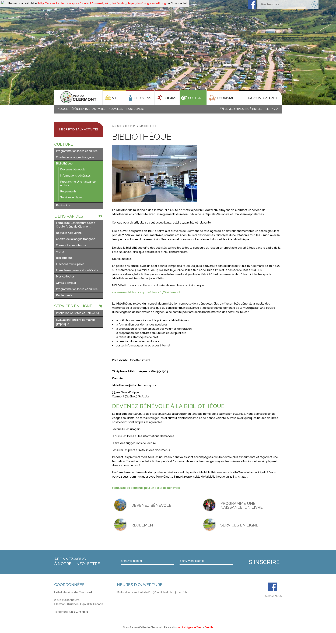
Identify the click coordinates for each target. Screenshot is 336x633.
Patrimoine (63, 205)
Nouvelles (116, 108)
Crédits (209, 627)
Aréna (60, 251)
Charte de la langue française (75, 157)
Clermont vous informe (71, 245)
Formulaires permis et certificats (77, 270)
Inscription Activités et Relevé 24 (77, 313)
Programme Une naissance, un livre (78, 183)
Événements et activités (88, 108)
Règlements (68, 191)
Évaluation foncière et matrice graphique (76, 322)
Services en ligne (71, 197)
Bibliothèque (64, 163)
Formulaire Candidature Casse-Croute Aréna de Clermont (76, 224)
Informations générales (75, 175)
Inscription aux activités (79, 129)
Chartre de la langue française (75, 239)
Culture (130, 126)
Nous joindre (135, 108)
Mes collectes (65, 276)
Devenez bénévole (73, 169)
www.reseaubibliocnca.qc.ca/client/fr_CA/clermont (146, 292)
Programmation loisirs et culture (77, 151)
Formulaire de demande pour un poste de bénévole (146, 487)
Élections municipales (70, 264)
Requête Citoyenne (69, 233)
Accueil (63, 108)
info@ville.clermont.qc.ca (70, 616)
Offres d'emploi (66, 282)
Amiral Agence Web (190, 627)
